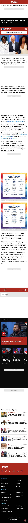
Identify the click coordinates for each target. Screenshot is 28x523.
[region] (14, 357)
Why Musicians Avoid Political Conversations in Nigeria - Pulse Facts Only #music (7, 360)
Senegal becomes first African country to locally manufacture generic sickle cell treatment (17, 423)
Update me (4, 294)
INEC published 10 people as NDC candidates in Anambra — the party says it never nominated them (16, 447)
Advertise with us (5, 495)
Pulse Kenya (4, 508)
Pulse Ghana (4, 506)
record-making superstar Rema (15, 121)
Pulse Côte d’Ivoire (5, 511)
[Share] (25, 29)
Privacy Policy (4, 500)
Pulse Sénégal (19, 506)
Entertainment (6, 5)
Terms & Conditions (6, 497)
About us (3, 492)
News (9, 420)
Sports (17, 481)
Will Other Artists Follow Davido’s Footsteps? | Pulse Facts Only (17, 359)
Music (11, 5)
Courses (18, 486)
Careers (18, 483)
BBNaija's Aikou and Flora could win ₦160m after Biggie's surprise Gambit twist (16, 416)
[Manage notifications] (25, 520)
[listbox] (14, 357)
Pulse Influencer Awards (20, 495)
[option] (7, 358)
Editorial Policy (19, 492)
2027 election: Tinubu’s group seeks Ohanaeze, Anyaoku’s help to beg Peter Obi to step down (17, 431)
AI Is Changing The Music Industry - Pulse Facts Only (12, 342)
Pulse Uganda (19, 508)
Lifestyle (3, 486)
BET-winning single (9, 138)
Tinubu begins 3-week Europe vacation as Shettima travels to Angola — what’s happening (17, 439)
